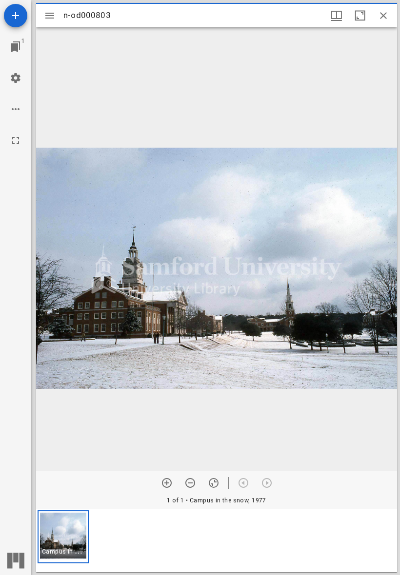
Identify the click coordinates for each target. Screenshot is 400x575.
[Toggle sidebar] (49, 15)
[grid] (216, 540)
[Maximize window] (360, 15)
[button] (63, 537)
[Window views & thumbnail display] (336, 15)
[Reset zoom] (213, 483)
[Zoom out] (190, 483)
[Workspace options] (15, 109)
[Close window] (383, 15)
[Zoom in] (167, 483)
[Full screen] (15, 140)
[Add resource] (15, 15)
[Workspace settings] (15, 78)
